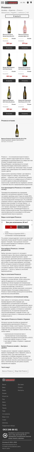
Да (11, 227)
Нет (23, 227)
